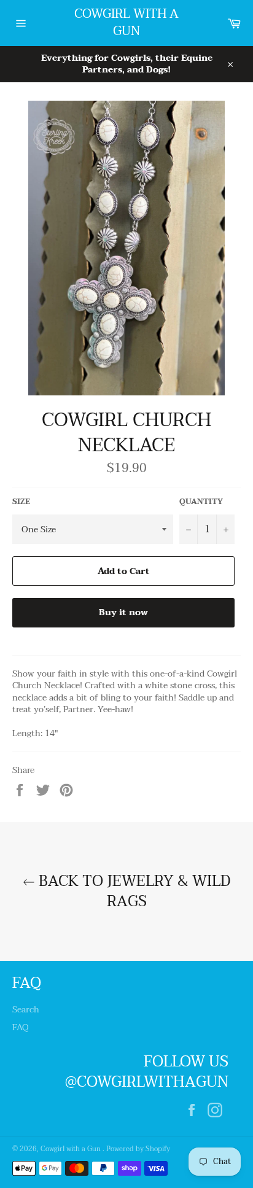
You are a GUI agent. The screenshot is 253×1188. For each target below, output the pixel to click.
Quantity (201, 502)
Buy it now (123, 612)
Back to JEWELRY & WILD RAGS (133, 891)
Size (21, 502)
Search (25, 1010)
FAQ (20, 1027)
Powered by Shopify (138, 1149)
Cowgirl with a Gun (126, 23)
